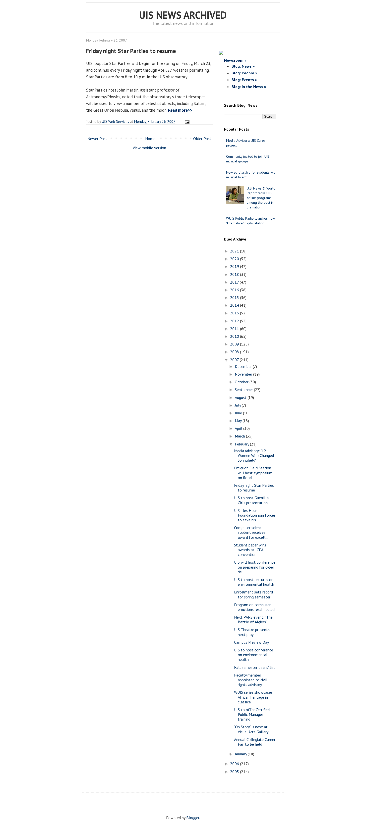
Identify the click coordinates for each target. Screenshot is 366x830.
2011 (235, 328)
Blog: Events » (244, 79)
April (239, 428)
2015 (235, 297)
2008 (235, 351)
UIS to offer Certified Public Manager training (252, 714)
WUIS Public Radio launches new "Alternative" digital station (250, 220)
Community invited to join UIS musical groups (248, 158)
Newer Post (97, 138)
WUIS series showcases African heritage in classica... (253, 697)
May (239, 420)
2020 (235, 258)
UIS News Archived (183, 14)
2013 (235, 312)
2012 (235, 320)
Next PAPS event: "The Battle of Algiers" (253, 619)
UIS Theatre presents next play (252, 632)
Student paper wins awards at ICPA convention (250, 549)
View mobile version (149, 147)
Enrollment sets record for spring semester (253, 594)
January (241, 753)
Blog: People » (244, 72)
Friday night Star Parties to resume (254, 487)
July (238, 405)
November (244, 374)
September (244, 389)
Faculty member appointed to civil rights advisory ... (250, 680)
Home (150, 138)
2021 (235, 250)
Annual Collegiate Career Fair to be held (254, 742)
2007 (235, 359)
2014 (235, 305)
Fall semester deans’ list (254, 667)
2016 (235, 289)
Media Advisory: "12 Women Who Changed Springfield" (254, 455)
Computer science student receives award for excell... (251, 532)
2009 (235, 344)
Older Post (202, 138)
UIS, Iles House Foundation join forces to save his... (255, 515)
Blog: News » (243, 66)
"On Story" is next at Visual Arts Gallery (251, 729)
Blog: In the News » (249, 86)
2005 (235, 771)
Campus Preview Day (251, 642)
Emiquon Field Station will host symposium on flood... (253, 472)
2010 (235, 336)
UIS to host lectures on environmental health (254, 582)
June (239, 412)
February (242, 443)
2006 (235, 763)
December (244, 366)
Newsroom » (235, 60)
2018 (235, 274)
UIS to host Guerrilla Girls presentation (251, 500)
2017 (235, 282)
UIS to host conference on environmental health (253, 654)
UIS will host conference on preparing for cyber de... (254, 567)
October (242, 381)
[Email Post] (186, 121)
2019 (235, 266)
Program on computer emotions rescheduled (254, 607)
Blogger (192, 817)
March (240, 436)
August (241, 397)
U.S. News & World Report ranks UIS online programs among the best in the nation (261, 198)
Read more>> (180, 110)
